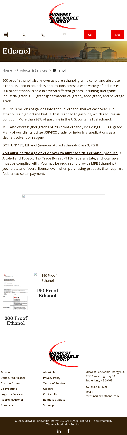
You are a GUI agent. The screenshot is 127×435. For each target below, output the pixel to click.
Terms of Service (54, 383)
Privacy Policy (52, 378)
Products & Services (32, 70)
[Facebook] (68, 431)
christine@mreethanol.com (102, 396)
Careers (48, 389)
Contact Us (50, 394)
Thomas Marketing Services (63, 424)
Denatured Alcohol (13, 378)
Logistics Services (12, 394)
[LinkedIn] (59, 431)
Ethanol (6, 372)
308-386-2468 (99, 387)
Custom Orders (11, 383)
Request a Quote (54, 399)
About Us (49, 372)
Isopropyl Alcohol (12, 399)
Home (7, 70)
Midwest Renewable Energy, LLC (44, 421)
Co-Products (9, 389)
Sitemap (48, 405)
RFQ (117, 35)
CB (90, 35)
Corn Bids (7, 405)
